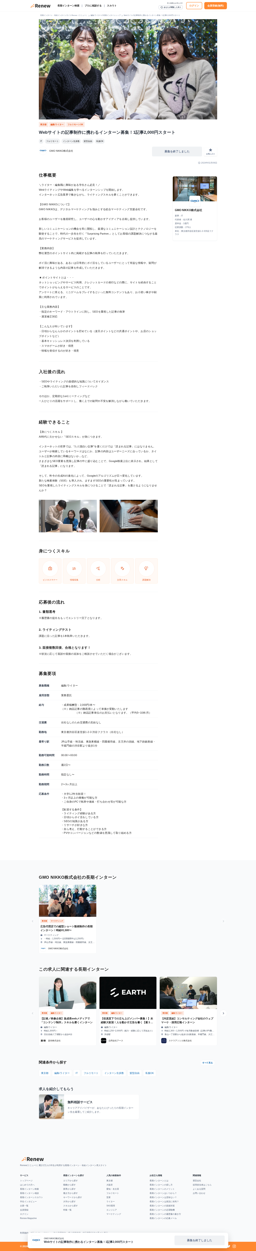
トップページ (26, 1180)
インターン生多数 (71, 141)
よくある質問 (199, 1189)
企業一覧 (24, 1206)
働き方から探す (70, 1193)
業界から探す (69, 1189)
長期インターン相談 (29, 1193)
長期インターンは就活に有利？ (164, 1201)
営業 (108, 1197)
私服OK (99, 141)
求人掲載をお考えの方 (175, 3)
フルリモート (52, 141)
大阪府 (109, 1185)
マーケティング (113, 1214)
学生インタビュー (28, 1201)
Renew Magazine (28, 1218)
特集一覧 (67, 1210)
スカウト (112, 5)
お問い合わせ (199, 1193)
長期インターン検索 (68, 5)
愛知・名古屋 (112, 1189)
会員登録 (24, 1210)
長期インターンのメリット (162, 1189)
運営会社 (197, 1180)
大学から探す (69, 1201)
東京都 (43, 124)
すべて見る (207, 1063)
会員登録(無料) (215, 5)
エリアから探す (70, 1180)
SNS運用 (110, 1206)
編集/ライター (57, 124)
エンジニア (111, 1210)
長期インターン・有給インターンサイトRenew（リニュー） (64, 15)
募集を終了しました (177, 151)
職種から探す (69, 1185)
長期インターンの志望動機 (162, 1210)
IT (41, 141)
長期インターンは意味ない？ (163, 1197)
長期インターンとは (159, 1180)
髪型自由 (88, 141)
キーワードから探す (72, 1197)
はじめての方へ (27, 1185)
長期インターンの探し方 (161, 1185)
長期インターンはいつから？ (163, 1193)
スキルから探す (70, 1206)
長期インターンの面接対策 (162, 1206)
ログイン (194, 5)
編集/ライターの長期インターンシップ (106, 15)
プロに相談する (93, 5)
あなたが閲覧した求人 (170, 7)
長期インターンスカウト (31, 1197)
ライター (110, 1201)
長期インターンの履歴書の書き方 (165, 1214)
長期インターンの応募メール (163, 1218)
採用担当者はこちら (202, 1185)
